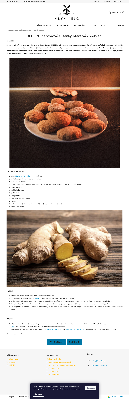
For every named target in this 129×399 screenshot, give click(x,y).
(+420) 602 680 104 (99, 365)
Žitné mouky (11, 362)
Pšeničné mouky (12, 359)
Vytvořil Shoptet (116, 397)
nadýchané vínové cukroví (75, 329)
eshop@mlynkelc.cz (99, 361)
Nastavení (38, 394)
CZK (95, 1)
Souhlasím (91, 388)
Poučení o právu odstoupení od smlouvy (61, 365)
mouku (37, 298)
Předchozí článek (56, 342)
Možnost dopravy (53, 368)
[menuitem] (44, 25)
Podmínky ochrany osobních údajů (34, 2)
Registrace (117, 1)
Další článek (74, 342)
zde (79, 389)
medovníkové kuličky (53, 329)
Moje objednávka (53, 374)
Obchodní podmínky (13, 2)
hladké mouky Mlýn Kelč (24, 176)
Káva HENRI (11, 365)
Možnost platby (52, 371)
